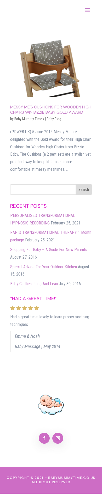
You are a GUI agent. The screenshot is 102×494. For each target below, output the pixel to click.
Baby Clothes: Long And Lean (34, 283)
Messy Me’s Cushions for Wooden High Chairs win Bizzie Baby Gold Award (50, 109)
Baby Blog (54, 119)
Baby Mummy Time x (29, 119)
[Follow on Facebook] (44, 438)
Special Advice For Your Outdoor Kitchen (43, 266)
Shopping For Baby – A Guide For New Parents (48, 249)
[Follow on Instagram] (57, 438)
